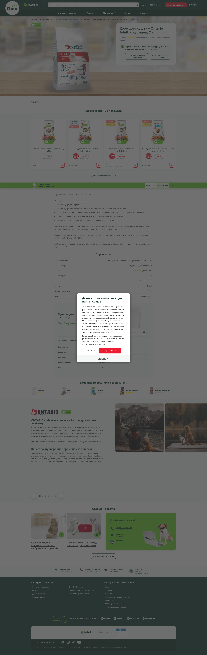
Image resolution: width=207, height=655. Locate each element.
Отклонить (91, 350)
